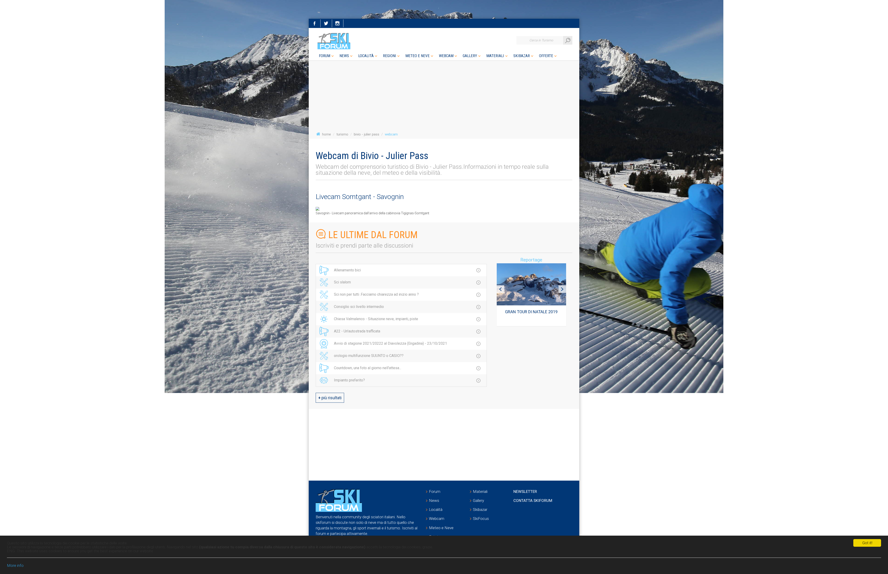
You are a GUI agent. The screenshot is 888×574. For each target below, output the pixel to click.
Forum (434, 491)
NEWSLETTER (525, 491)
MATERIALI (495, 55)
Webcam (436, 518)
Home (326, 134)
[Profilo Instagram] (337, 23)
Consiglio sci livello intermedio (359, 306)
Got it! (867, 542)
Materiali (480, 491)
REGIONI (389, 55)
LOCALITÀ (366, 55)
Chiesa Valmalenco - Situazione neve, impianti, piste (376, 319)
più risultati (330, 397)
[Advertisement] (528, 364)
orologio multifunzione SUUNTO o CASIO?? (369, 355)
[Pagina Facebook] (314, 23)
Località (435, 509)
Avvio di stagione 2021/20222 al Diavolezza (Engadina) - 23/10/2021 (390, 343)
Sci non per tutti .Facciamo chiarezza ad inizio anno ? (376, 294)
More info (15, 565)
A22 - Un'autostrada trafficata (357, 331)
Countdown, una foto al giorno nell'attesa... (367, 368)
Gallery (478, 500)
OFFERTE (546, 55)
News (434, 500)
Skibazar (480, 509)
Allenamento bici (347, 270)
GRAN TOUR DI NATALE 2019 (531, 311)
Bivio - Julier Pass (366, 134)
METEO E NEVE (417, 55)
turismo (342, 134)
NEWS (344, 55)
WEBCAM (446, 55)
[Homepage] (335, 41)
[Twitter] (326, 23)
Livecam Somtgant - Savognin (360, 197)
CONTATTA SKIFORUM (532, 500)
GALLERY (470, 55)
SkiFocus (481, 518)
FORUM (324, 55)
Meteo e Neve (441, 527)
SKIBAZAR (521, 55)
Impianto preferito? (349, 380)
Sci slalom (342, 282)
